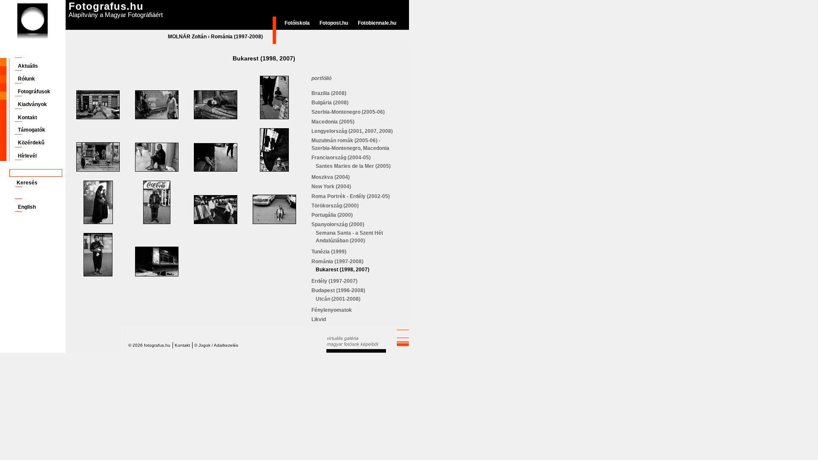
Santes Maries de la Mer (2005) (353, 166)
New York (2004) (331, 187)
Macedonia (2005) (332, 122)
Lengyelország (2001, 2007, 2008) (352, 131)
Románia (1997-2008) (237, 37)
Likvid (318, 319)
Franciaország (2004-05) (341, 158)
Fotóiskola (297, 23)
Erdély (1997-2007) (334, 281)
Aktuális (28, 66)
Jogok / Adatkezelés (218, 345)
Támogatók (31, 130)
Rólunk (26, 79)
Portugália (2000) (332, 215)
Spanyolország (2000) (337, 224)
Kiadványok (32, 104)
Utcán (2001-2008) (338, 299)
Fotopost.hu (334, 23)
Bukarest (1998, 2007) (342, 270)
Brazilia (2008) (328, 93)
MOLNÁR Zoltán (187, 37)
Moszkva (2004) (330, 177)
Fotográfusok (34, 92)
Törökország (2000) (335, 206)
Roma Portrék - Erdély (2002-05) (350, 196)
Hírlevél (27, 156)
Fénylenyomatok (331, 310)
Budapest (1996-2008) (338, 290)
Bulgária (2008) (330, 103)
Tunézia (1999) (328, 252)
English (27, 207)
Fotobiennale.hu (377, 23)
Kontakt (27, 118)
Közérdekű (31, 143)
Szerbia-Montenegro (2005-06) (348, 112)
